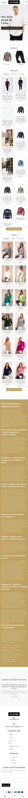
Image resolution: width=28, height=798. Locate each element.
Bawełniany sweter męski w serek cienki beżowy (20, 200)
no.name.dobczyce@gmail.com (14, 726)
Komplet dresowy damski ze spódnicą (11, 645)
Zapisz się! (6, 785)
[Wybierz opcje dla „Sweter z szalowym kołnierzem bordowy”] (7, 92)
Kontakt (11, 734)
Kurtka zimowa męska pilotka (9, 647)
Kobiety (13, 757)
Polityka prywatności (14, 746)
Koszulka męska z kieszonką (9, 661)
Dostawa (11, 740)
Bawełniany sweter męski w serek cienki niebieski (20, 173)
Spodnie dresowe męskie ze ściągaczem (12, 654)
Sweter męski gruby (7, 652)
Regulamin (11, 749)
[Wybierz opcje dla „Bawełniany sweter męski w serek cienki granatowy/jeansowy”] (7, 172)
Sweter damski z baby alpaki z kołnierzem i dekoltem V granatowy (7, 381)
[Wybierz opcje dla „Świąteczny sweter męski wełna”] (7, 220)
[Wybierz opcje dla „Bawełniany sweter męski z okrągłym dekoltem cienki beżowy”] (7, 144)
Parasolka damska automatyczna (10, 657)
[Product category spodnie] (20, 58)
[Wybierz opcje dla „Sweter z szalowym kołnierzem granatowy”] (20, 90)
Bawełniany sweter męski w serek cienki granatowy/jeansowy (7, 178)
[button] (7, 256)
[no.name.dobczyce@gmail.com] (14, 724)
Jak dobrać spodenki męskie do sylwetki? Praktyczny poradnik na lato (14, 687)
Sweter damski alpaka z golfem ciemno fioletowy (20, 356)
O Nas (10, 737)
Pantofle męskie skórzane (8, 659)
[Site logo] (14, 2)
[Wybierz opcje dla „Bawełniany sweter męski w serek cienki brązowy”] (7, 194)
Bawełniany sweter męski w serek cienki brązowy (7, 200)
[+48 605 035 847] (14, 718)
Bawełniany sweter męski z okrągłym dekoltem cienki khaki (21, 119)
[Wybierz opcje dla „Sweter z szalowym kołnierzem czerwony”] (7, 117)
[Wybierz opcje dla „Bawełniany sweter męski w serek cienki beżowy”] (20, 194)
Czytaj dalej (14, 696)
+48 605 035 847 (14, 719)
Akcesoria (13, 763)
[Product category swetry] (7, 58)
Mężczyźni (14, 760)
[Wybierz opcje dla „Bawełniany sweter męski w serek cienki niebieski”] (20, 167)
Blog (10, 743)
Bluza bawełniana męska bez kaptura (11, 650)
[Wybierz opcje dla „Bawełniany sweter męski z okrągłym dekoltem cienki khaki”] (20, 113)
